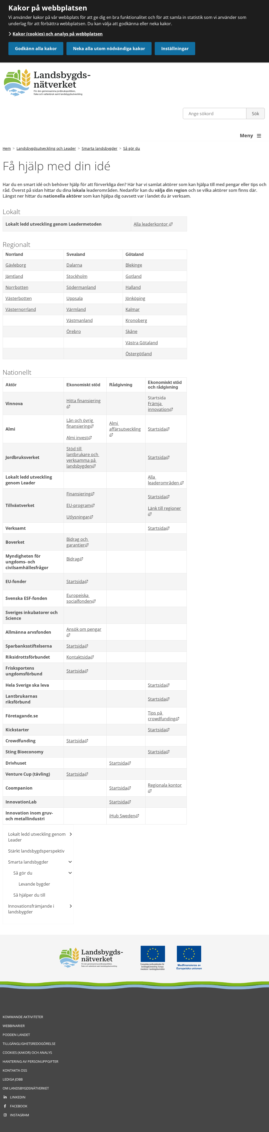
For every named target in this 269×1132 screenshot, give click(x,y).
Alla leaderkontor (153, 224)
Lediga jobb (13, 1079)
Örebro (73, 331)
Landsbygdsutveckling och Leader (46, 148)
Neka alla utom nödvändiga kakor (109, 48)
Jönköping (135, 298)
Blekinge (134, 265)
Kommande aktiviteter (23, 1016)
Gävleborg (16, 265)
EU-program (80, 505)
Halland (133, 287)
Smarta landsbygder (99, 148)
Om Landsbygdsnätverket (26, 1088)
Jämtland (14, 276)
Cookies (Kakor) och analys (27, 1052)
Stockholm (76, 276)
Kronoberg (136, 320)
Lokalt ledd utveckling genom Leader (37, 837)
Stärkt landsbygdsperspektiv (36, 851)
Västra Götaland (142, 343)
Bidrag (74, 559)
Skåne (131, 331)
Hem (7, 148)
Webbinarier (14, 1025)
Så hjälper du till (29, 895)
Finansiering (80, 494)
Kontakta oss (15, 1070)
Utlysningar (79, 517)
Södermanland (81, 287)
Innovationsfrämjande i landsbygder (31, 909)
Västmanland (79, 320)
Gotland (134, 276)
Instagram (19, 1115)
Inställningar (175, 48)
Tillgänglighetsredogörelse (29, 1043)
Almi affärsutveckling (125, 428)
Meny (250, 135)
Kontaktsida (80, 657)
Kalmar (133, 309)
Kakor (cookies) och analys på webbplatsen (58, 34)
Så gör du (131, 148)
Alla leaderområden (166, 480)
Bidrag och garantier (77, 542)
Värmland (76, 309)
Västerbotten (19, 298)
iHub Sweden (124, 816)
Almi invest (79, 438)
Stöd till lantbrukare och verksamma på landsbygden (82, 457)
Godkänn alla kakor (36, 48)
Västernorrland (21, 309)
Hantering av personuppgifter (30, 1061)
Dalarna (74, 265)
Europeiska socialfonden (81, 598)
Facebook (18, 1106)
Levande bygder (34, 884)
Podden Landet (16, 1034)
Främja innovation (160, 406)
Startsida (158, 429)
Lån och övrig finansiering (80, 423)
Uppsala (74, 298)
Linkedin (17, 1097)
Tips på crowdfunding (163, 716)
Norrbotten (17, 287)
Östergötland (139, 354)
